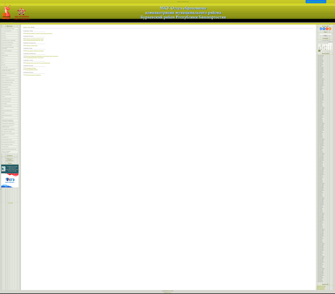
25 (321, 49)
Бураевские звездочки (31, 68)
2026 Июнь (320, 280)
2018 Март (320, 161)
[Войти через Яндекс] (327, 28)
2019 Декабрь (321, 187)
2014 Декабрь (321, 111)
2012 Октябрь (321, 80)
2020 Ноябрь (320, 200)
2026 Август (320, 281)
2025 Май (320, 265)
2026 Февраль (321, 275)
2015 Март (320, 115)
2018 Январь (320, 158)
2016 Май (320, 133)
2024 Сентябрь (321, 256)
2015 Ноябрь (320, 125)
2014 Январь (320, 98)
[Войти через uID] (321, 28)
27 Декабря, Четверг (28, 30)
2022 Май (320, 224)
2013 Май (320, 89)
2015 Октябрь (321, 124)
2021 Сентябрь (321, 213)
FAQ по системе (320, 288)
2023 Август (320, 242)
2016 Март (320, 131)
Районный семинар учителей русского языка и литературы (39, 33)
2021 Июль (320, 210)
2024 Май (320, 254)
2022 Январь (320, 218)
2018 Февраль (321, 159)
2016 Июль (320, 136)
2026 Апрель (320, 277)
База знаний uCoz (321, 289)
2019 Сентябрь (321, 183)
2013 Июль (320, 91)
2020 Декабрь (321, 201)
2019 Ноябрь (320, 186)
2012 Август (320, 77)
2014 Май (320, 103)
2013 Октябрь (321, 94)
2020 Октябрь (321, 199)
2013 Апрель (320, 88)
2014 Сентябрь (321, 107)
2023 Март (320, 237)
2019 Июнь (320, 179)
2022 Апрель (320, 222)
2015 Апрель (320, 116)
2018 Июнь (320, 163)
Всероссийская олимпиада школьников (35, 50)
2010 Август (320, 59)
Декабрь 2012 (325, 40)
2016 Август (320, 137)
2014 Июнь (320, 105)
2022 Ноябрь (320, 231)
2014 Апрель (320, 102)
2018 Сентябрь (321, 167)
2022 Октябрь (321, 230)
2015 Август (320, 122)
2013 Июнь (320, 90)
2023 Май (320, 239)
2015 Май (320, 118)
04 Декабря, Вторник (28, 72)
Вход (12, 22)
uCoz (170, 292)
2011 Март (320, 63)
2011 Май (320, 65)
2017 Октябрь (321, 154)
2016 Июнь (320, 135)
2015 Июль (320, 120)
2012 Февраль (321, 72)
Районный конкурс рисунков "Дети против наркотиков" (38, 62)
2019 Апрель (320, 176)
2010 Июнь (320, 57)
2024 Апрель (320, 252)
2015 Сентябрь (321, 123)
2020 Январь (320, 188)
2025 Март (320, 263)
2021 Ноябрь (320, 216)
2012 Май (320, 76)
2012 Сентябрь (321, 78)
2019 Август (320, 182)
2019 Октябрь (321, 184)
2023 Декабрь (321, 247)
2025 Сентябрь (321, 268)
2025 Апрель (320, 264)
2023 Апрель (320, 238)
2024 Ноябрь (320, 259)
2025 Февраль (321, 261)
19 (323, 47)
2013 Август (320, 93)
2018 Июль (320, 165)
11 (321, 46)
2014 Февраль (321, 99)
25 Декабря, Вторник (28, 36)
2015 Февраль (321, 114)
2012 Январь (320, 71)
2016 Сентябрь (321, 139)
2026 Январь (320, 273)
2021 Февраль (321, 204)
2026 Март (320, 276)
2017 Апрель (320, 148)
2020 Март (320, 191)
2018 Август (320, 166)
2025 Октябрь (321, 269)
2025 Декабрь (321, 272)
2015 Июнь (320, 119)
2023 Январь (320, 234)
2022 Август (320, 227)
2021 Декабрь (321, 217)
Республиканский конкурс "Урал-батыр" (35, 57)
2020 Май (320, 193)
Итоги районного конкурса (32, 69)
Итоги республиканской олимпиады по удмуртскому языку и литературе (42, 56)
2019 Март (320, 175)
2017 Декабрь (321, 157)
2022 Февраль (321, 220)
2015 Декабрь (321, 127)
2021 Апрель (320, 207)
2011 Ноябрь (320, 68)
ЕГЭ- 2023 (10, 202)
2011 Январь (320, 61)
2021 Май (320, 208)
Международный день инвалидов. (33, 74)
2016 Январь (320, 128)
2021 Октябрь (321, 214)
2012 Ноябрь (320, 81)
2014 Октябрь (321, 108)
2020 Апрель (320, 192)
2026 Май (320, 278)
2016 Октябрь (321, 140)
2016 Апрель (320, 132)
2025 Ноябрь (320, 271)
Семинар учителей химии (31, 45)
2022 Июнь (320, 225)
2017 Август (320, 152)
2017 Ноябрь (320, 156)
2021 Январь (320, 203)
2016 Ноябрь (320, 141)
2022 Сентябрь (321, 229)
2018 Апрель (320, 162)
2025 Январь (320, 260)
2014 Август (320, 106)
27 (325, 49)
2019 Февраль (321, 174)
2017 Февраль (321, 145)
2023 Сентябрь (321, 243)
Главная (2, 22)
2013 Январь (320, 84)
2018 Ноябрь (320, 170)
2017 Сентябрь (321, 153)
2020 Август (320, 196)
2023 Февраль (321, 235)
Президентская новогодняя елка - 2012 (34, 40)
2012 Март (320, 73)
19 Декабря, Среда (27, 48)
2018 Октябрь (321, 169)
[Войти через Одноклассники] (330, 28)
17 (319, 47)
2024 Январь (320, 248)
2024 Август (320, 255)
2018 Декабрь (321, 171)
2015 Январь (320, 112)
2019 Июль (320, 180)
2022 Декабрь (321, 233)
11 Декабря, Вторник (28, 65)
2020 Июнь (320, 195)
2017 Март (320, 146)
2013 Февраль (321, 85)
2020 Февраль (321, 190)
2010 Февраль (321, 55)
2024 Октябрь (321, 258)
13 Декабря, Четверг (28, 60)
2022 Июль (320, 226)
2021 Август (320, 212)
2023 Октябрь (321, 244)
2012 (29, 27)
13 (325, 46)
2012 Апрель (320, 74)
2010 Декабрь (321, 60)
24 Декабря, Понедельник (29, 42)
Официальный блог (321, 286)
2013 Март (320, 86)
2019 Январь (320, 173)
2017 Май (320, 149)
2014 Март (320, 101)
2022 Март (320, 221)
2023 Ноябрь (320, 246)
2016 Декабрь (321, 142)
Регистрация (7, 22)
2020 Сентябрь (321, 197)
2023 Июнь (320, 241)
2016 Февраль (321, 129)
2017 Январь (320, 144)
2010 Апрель (320, 56)
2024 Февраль (321, 250)
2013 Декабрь (321, 97)
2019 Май (320, 178)
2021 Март (320, 205)
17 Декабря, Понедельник (29, 53)
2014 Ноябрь (320, 110)
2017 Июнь (320, 150)
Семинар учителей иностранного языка (35, 38)
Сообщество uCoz (321, 287)
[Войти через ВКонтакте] (324, 28)
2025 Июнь (320, 267)
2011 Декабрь (321, 69)
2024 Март (320, 251)
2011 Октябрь (321, 67)
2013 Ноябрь (320, 95)
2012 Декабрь (321, 82)
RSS (333, 22)
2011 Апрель (320, 64)
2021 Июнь (320, 209)
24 (319, 49)
